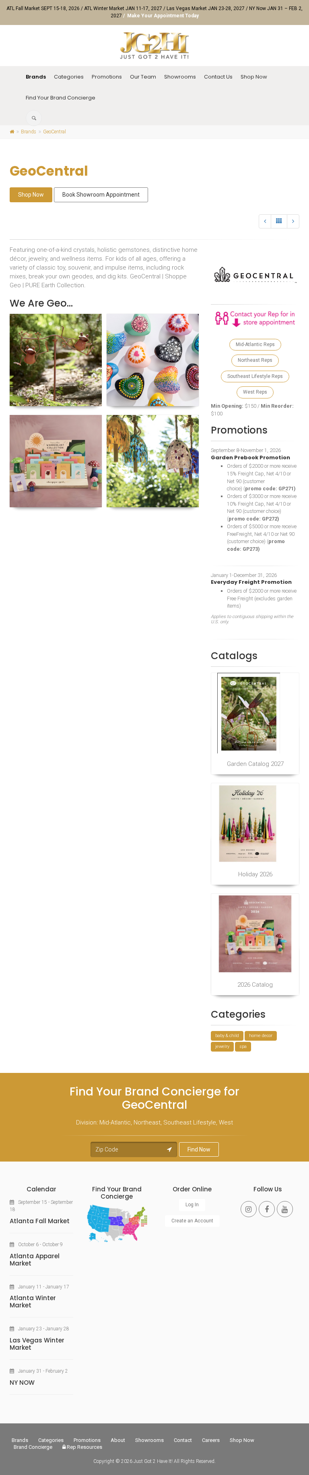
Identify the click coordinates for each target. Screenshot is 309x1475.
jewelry (222, 1046)
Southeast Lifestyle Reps (255, 376)
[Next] (293, 221)
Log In (192, 1204)
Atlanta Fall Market (40, 1221)
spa (243, 1046)
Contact (183, 1440)
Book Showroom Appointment (101, 194)
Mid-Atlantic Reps (255, 344)
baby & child (227, 1035)
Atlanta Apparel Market (35, 1260)
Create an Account (192, 1221)
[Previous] (265, 221)
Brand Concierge (33, 1447)
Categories (69, 77)
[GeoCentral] (56, 360)
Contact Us (218, 77)
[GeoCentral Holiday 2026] (255, 823)
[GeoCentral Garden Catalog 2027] (255, 713)
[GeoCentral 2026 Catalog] (255, 934)
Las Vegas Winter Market (37, 1344)
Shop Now (254, 77)
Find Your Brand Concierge (60, 98)
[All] (279, 221)
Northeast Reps (255, 360)
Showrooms (180, 77)
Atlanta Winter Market (33, 1301)
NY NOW (22, 1382)
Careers (211, 1440)
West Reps (255, 392)
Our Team (143, 77)
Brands (36, 77)
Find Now (198, 1149)
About (118, 1440)
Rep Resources (84, 1447)
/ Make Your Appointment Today (161, 16)
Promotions (107, 77)
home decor (260, 1035)
